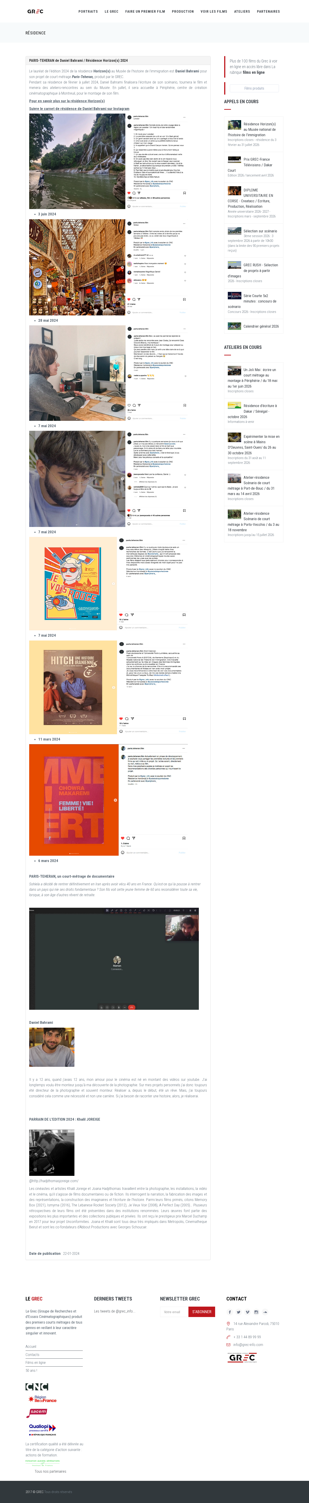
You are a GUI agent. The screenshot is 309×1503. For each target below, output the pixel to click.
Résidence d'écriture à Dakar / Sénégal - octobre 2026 (252, 411)
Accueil (31, 1346)
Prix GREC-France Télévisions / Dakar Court (250, 165)
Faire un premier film (145, 12)
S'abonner (201, 1311)
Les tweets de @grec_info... (114, 1311)
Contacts (32, 1354)
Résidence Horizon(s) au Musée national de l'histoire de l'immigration (252, 129)
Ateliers (242, 12)
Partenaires (268, 12)
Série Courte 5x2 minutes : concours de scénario (252, 301)
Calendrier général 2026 (261, 326)
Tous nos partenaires (50, 1471)
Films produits (254, 88)
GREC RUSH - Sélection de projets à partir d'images (253, 270)
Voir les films (214, 12)
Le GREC (112, 12)
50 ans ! (31, 1370)
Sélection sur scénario (260, 231)
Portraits (88, 12)
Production (183, 12)
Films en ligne (36, 1362)
